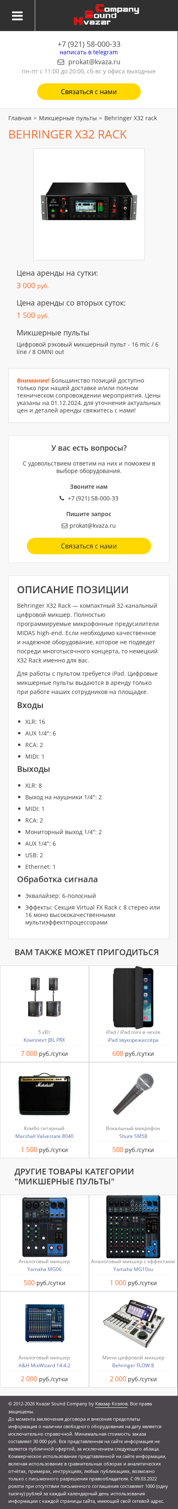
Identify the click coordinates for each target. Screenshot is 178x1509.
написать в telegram (89, 52)
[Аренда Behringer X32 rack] (89, 204)
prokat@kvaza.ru (94, 62)
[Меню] (17, 15)
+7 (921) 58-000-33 (89, 44)
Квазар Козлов (111, 1403)
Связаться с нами (89, 91)
